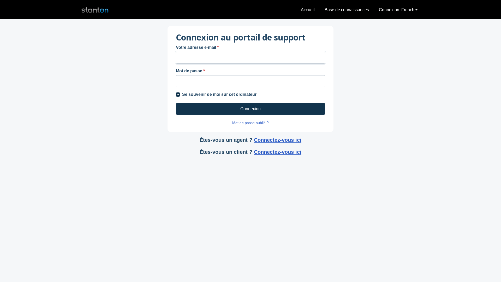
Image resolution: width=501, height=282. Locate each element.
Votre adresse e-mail (197, 47)
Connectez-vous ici (277, 140)
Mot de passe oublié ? (250, 123)
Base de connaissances (347, 10)
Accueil (308, 10)
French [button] (407, 10)
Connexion (389, 10)
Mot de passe (190, 71)
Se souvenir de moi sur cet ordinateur (219, 94)
